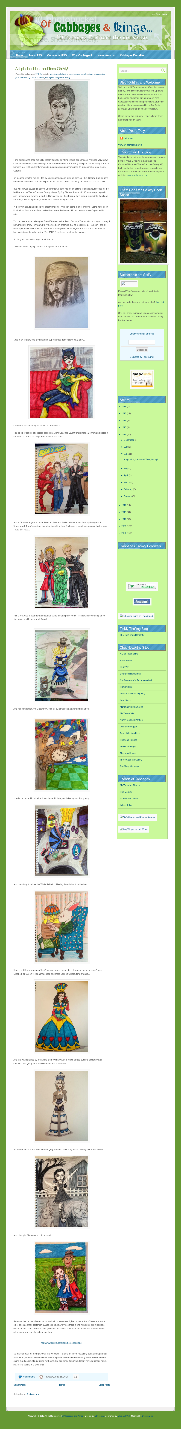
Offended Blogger (128, 726)
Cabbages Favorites (132, 55)
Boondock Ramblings (130, 674)
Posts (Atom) (33, 1394)
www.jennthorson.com (137, 175)
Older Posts (104, 1385)
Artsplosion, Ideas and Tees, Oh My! (41, 68)
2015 (124, 427)
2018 (124, 406)
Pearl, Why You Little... (130, 733)
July (126, 447)
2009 (124, 526)
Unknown (128, 138)
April (126, 475)
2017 (124, 413)
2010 (124, 519)
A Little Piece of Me (129, 654)
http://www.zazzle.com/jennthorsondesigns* (61, 1343)
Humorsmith (126, 687)
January (128, 496)
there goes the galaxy (54, 77)
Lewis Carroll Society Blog (132, 693)
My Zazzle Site (127, 713)
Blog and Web (124, 1415)
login (164, 14)
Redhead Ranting (128, 740)
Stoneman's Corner (129, 798)
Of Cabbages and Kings (72, 1415)
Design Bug (147, 1415)
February (128, 489)
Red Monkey (126, 792)
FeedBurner (148, 357)
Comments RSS (57, 55)
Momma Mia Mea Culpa (131, 707)
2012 (124, 505)
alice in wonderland (58, 74)
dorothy (84, 74)
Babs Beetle (126, 660)
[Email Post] (75, 1377)
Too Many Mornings (129, 766)
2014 (124, 434)
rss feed (156, 14)
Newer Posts (19, 1385)
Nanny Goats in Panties (131, 720)
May (126, 468)
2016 (124, 420)
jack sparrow (21, 77)
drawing (91, 74)
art (68, 74)
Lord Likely (125, 700)
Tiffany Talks (126, 805)
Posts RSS (35, 55)
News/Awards (106, 55)
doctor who (75, 74)
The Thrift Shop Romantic (132, 635)
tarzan (41, 77)
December (129, 440)
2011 (124, 512)
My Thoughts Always (130, 785)
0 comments (29, 1377)
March (127, 482)
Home (19, 55)
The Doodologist (128, 746)
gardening (100, 74)
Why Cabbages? (82, 55)
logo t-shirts (33, 77)
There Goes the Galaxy (131, 760)
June (126, 454)
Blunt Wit (124, 667)
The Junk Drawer (128, 753)
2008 (124, 533)
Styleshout (99, 1415)
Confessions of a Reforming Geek (136, 680)
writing (67, 77)
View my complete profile (130, 145)
